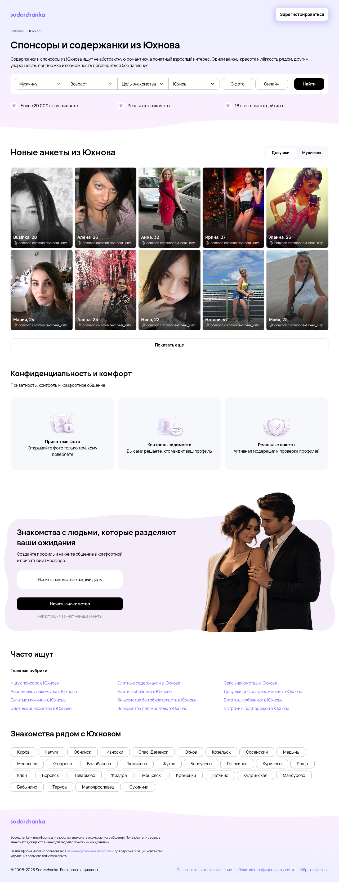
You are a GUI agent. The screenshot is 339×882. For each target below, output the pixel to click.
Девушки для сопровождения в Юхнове (263, 691)
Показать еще (169, 345)
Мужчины (311, 152)
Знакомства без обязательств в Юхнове (157, 700)
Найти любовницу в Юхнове (144, 691)
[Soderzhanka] (28, 14)
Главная (17, 31)
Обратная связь (314, 869)
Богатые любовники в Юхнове (253, 700)
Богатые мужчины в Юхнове (38, 700)
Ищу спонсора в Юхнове (35, 683)
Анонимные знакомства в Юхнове (44, 691)
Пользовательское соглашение (204, 869)
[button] (23, 752)
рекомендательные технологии (90, 851)
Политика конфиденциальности (266, 869)
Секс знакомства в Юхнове (250, 683)
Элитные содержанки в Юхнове (148, 683)
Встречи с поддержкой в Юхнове (256, 708)
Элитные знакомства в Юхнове (41, 708)
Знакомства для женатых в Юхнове (152, 708)
